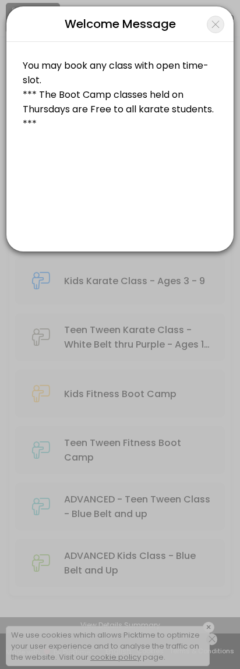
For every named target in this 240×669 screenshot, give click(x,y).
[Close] (215, 24)
